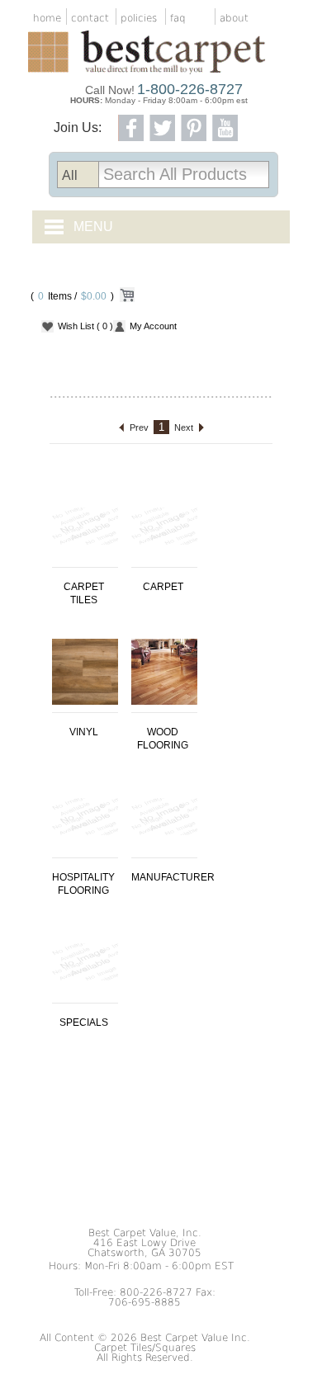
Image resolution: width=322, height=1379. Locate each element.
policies (139, 18)
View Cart (126, 297)
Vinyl (83, 732)
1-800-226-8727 (190, 89)
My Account (153, 326)
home (47, 18)
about (234, 18)
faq (178, 18)
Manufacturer (173, 877)
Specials (83, 1022)
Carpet (163, 587)
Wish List (85, 326)
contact (90, 18)
